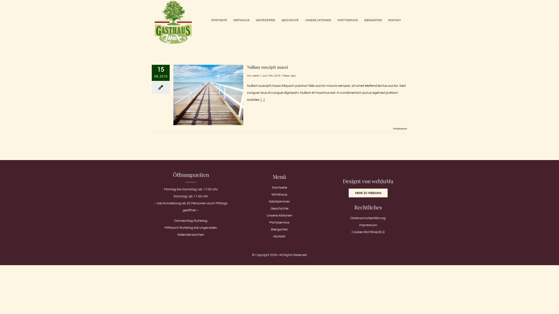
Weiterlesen (400, 128)
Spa (293, 75)
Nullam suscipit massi (267, 67)
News (286, 75)
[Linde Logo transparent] (173, 1)
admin (255, 75)
